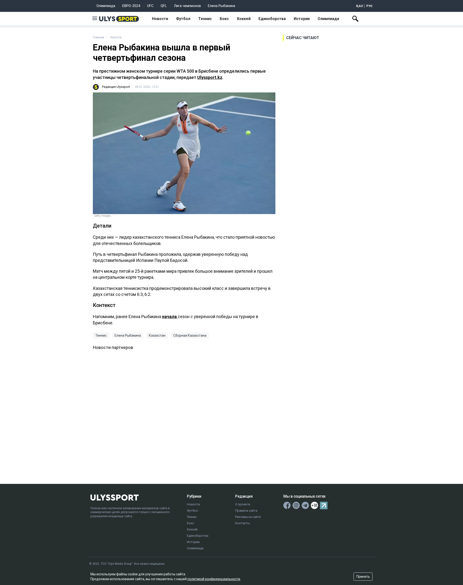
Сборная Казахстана (189, 335)
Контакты (242, 523)
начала (170, 316)
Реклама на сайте (248, 517)
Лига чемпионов (187, 6)
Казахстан (157, 335)
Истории (302, 18)
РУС (369, 6)
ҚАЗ (359, 6)
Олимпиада (105, 6)
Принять (363, 576)
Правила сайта (246, 510)
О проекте (242, 504)
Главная (98, 37)
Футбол (183, 18)
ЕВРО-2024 (131, 6)
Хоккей (244, 18)
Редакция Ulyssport (116, 87)
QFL (164, 6)
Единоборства (272, 18)
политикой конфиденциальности (213, 579)
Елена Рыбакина (221, 6)
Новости (160, 18)
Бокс (224, 18)
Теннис (205, 18)
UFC (150, 6)
